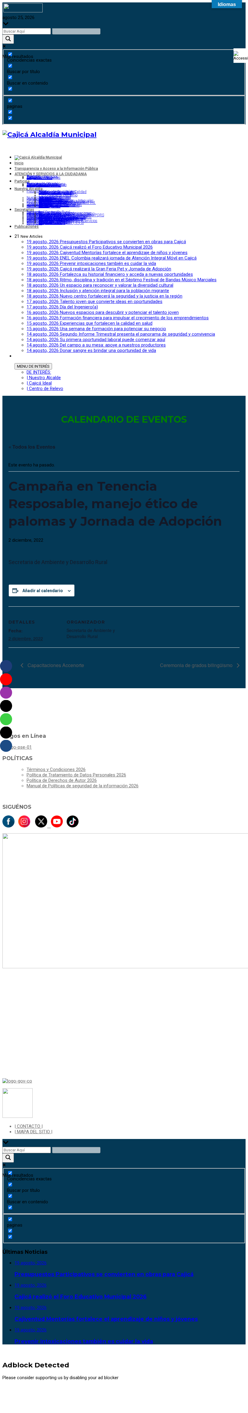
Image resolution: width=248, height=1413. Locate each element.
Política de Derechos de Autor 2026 (62, 780)
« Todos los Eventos (31, 446)
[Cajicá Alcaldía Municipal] (49, 134)
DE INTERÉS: (39, 372)
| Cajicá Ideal (39, 383)
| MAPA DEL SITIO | (33, 1131)
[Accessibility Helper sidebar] (240, 55)
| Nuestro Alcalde (44, 377)
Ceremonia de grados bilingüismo (197, 665)
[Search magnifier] (8, 39)
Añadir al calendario (42, 590)
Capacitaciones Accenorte (55, 665)
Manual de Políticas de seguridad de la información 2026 (83, 786)
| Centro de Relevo (45, 388)
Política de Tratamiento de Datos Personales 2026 (76, 775)
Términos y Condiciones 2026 (56, 769)
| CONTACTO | (29, 1126)
